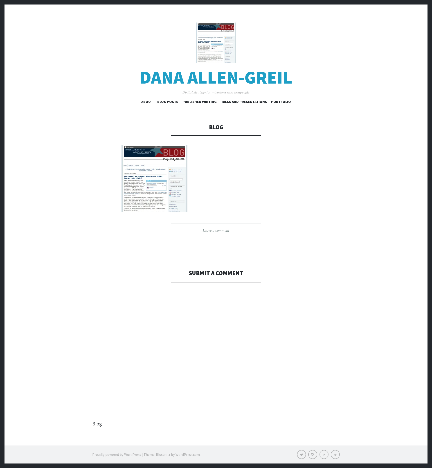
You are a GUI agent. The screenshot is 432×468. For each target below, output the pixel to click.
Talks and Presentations (244, 101)
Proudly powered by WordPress (116, 454)
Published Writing (199, 101)
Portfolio (281, 101)
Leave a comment (216, 230)
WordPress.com (188, 454)
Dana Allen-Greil (216, 77)
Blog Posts (167, 101)
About (147, 101)
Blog (97, 423)
